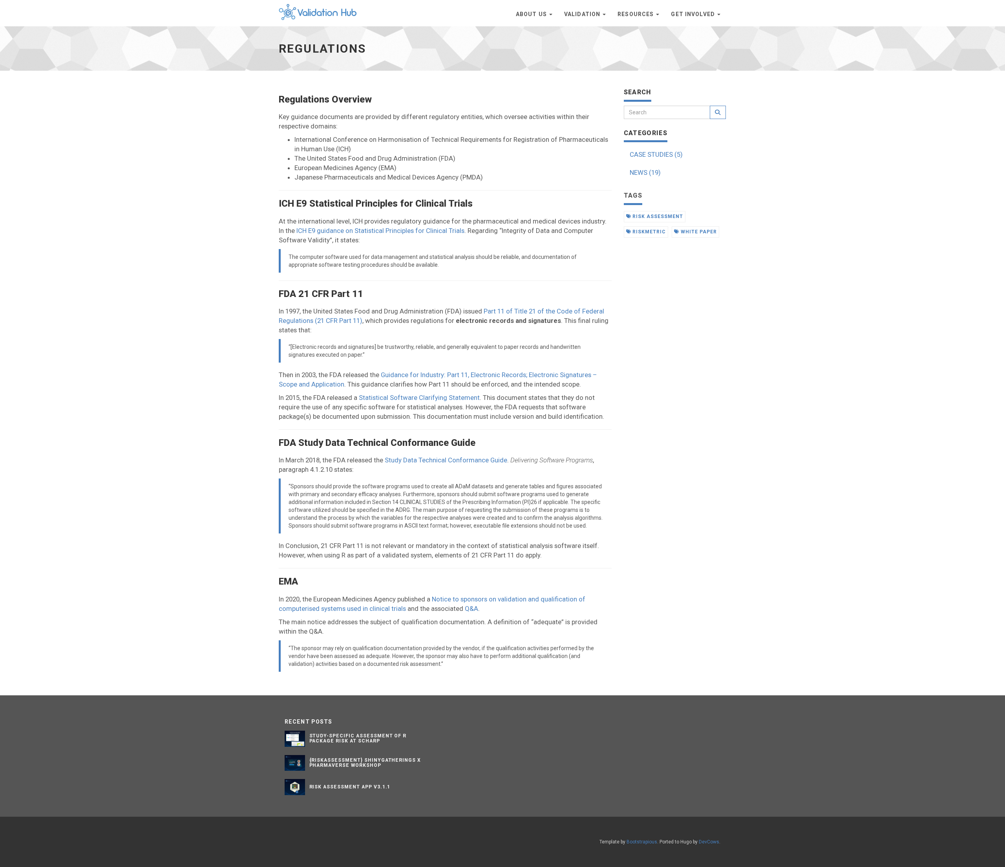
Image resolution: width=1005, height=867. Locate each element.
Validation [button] (583, 14)
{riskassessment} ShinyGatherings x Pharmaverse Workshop (365, 762)
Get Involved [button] (693, 14)
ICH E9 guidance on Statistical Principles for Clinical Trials (380, 231)
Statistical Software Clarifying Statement (419, 397)
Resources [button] (636, 14)
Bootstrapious (642, 842)
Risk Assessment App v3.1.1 (350, 787)
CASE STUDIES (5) (656, 154)
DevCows (709, 842)
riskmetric (648, 232)
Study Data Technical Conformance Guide (446, 460)
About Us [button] (532, 14)
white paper (698, 232)
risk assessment (657, 216)
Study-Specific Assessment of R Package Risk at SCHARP (358, 738)
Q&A (471, 608)
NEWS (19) (645, 172)
